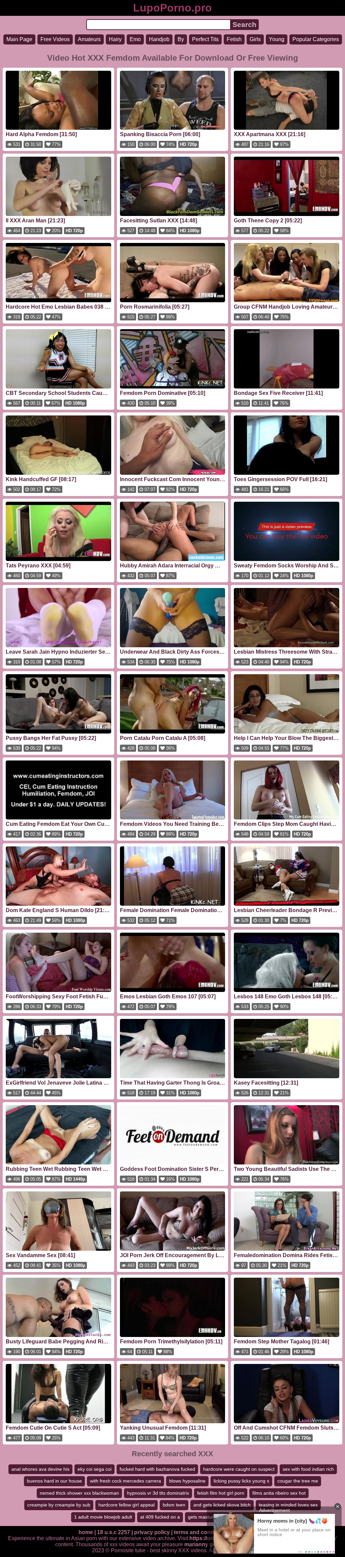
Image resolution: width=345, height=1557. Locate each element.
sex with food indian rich (308, 1469)
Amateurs (89, 39)
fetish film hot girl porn (220, 1493)
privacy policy (152, 1532)
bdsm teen (174, 1504)
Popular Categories (315, 39)
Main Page (19, 39)
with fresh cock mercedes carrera (125, 1481)
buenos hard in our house (54, 1481)
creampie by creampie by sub (58, 1504)
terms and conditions (201, 1532)
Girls (255, 39)
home (86, 1532)
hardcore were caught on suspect (239, 1469)
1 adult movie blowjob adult (103, 1517)
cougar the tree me (297, 1481)
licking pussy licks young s (241, 1481)
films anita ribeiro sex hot (279, 1493)
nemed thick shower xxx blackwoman (79, 1493)
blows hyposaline (187, 1481)
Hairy (115, 39)
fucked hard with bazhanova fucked (157, 1469)
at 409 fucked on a (160, 1517)
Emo (135, 39)
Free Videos (55, 39)
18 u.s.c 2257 (113, 1532)
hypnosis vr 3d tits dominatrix (158, 1493)
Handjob (159, 39)
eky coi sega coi (94, 1469)
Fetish (234, 39)
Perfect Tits (205, 39)
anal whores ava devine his (40, 1469)
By (181, 39)
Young (276, 39)
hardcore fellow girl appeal (126, 1504)
